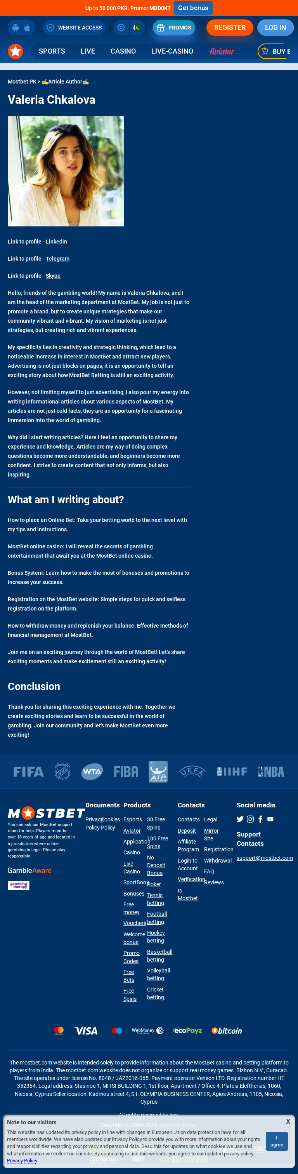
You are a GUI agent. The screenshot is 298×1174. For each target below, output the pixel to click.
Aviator (132, 831)
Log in (275, 27)
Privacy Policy (22, 1161)
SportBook (136, 882)
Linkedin (56, 241)
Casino (123, 51)
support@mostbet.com (265, 858)
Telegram (57, 259)
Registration (219, 849)
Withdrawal (218, 860)
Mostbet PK (22, 81)
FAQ (209, 871)
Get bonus (193, 8)
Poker (154, 884)
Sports (52, 51)
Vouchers (134, 923)
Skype (53, 276)
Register (230, 27)
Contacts (189, 819)
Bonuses (133, 894)
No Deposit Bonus (156, 865)
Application (137, 841)
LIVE (88, 51)
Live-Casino (172, 51)
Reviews (214, 882)
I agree (276, 1141)
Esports (132, 819)
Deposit (187, 831)
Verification (191, 879)
